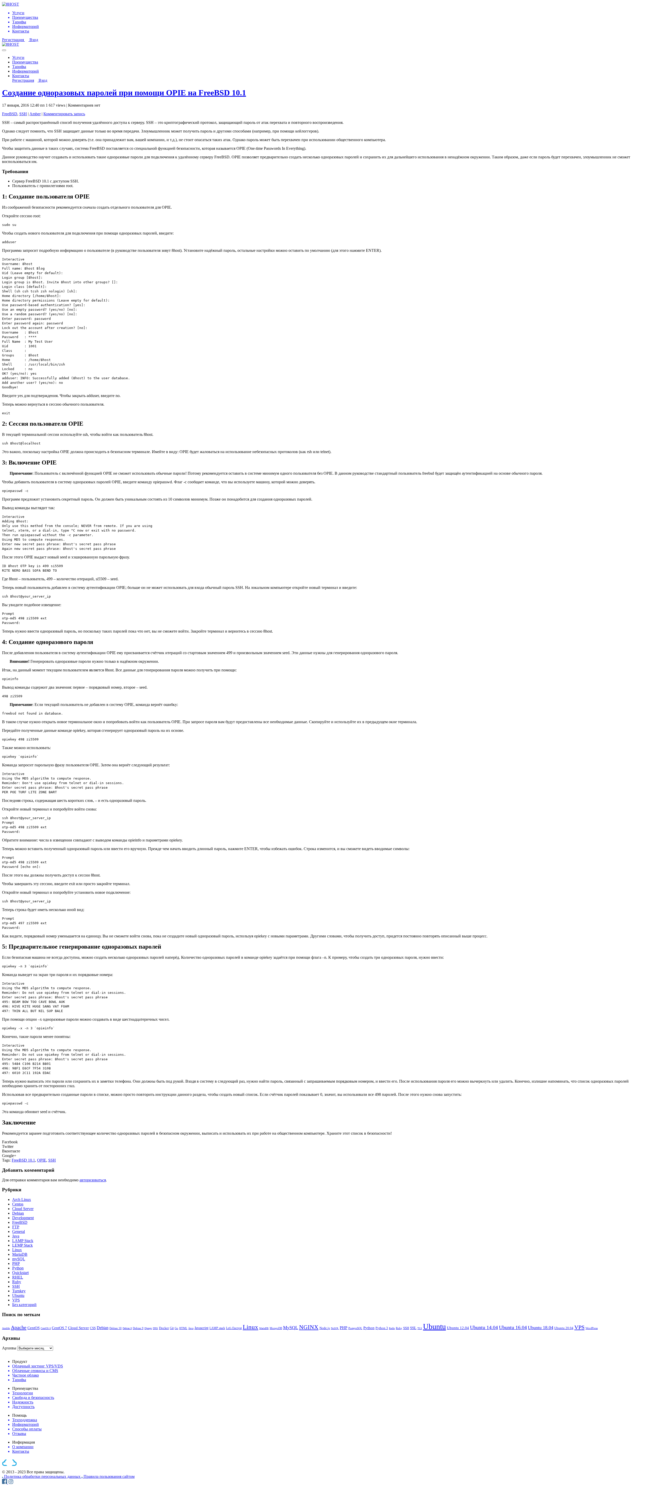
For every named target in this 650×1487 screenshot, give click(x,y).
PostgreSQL (355, 1328)
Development (23, 1218)
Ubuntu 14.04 (484, 1327)
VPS (16, 1300)
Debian (18, 1213)
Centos (17, 1204)
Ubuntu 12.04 (458, 1328)
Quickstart (20, 1272)
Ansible (6, 1328)
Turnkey (19, 1291)
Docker (164, 1328)
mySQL (18, 1259)
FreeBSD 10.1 (23, 1160)
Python (18, 1268)
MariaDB (19, 1254)
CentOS (33, 1328)
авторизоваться (92, 1180)
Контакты (20, 76)
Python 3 (382, 1328)
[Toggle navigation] (4, 50)
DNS (155, 1328)
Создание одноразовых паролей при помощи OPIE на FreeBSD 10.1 (124, 92)
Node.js (324, 1328)
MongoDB (276, 1328)
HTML (183, 1328)
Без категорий (24, 1304)
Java (15, 1236)
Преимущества (25, 62)
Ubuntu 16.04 (513, 1327)
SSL (413, 1328)
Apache (18, 1327)
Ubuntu (18, 1295)
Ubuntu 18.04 (540, 1327)
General (18, 1231)
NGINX (308, 1327)
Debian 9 (138, 1328)
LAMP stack (217, 1328)
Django (148, 1328)
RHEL (17, 1277)
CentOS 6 (46, 1328)
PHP (16, 1263)
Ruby (16, 1282)
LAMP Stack (22, 1240)
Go (176, 1328)
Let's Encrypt (234, 1328)
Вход (33, 40)
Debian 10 (115, 1328)
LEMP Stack (22, 1245)
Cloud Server (23, 1209)
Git (172, 1328)
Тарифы (19, 66)
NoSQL (335, 1328)
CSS (93, 1328)
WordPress (592, 1328)
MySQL (290, 1327)
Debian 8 (127, 1328)
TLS (419, 1328)
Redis (392, 1328)
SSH (23, 114)
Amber (35, 114)
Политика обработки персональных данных (43, 1476)
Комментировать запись (64, 114)
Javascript (201, 1328)
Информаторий (25, 71)
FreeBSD (9, 114)
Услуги (18, 57)
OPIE (41, 1160)
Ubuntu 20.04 (563, 1328)
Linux (17, 1250)
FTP (15, 1227)
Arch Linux (21, 1199)
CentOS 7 (59, 1328)
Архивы (9, 1348)
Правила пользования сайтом (109, 1476)
